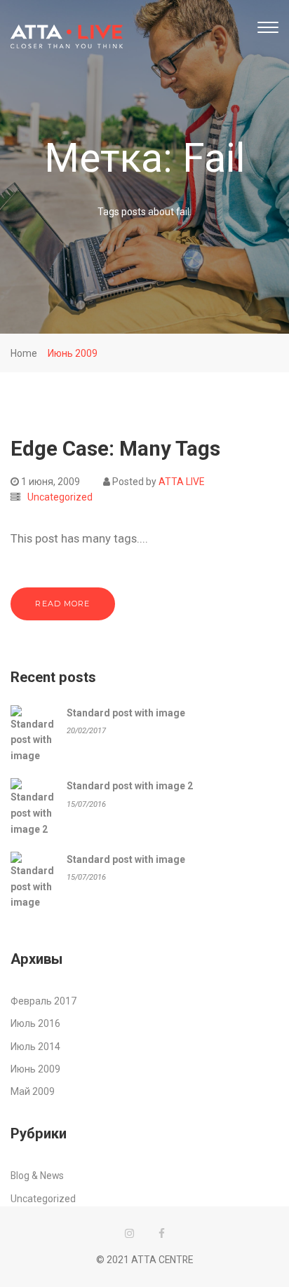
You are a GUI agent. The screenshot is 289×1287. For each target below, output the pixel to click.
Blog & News (37, 1175)
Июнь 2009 (73, 353)
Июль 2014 (35, 1046)
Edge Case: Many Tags (115, 449)
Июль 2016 (35, 1023)
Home (24, 353)
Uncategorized (60, 497)
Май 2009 (33, 1091)
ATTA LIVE (181, 481)
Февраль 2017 (43, 1001)
